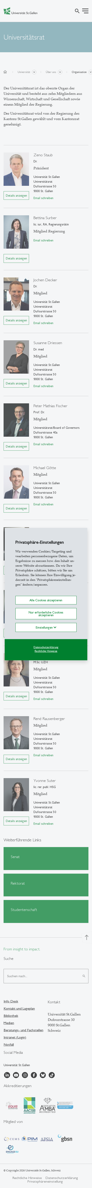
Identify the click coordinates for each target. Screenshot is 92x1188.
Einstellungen (45, 627)
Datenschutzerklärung (45, 647)
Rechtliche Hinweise (46, 651)
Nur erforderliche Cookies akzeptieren (46, 614)
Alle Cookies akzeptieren (45, 600)
